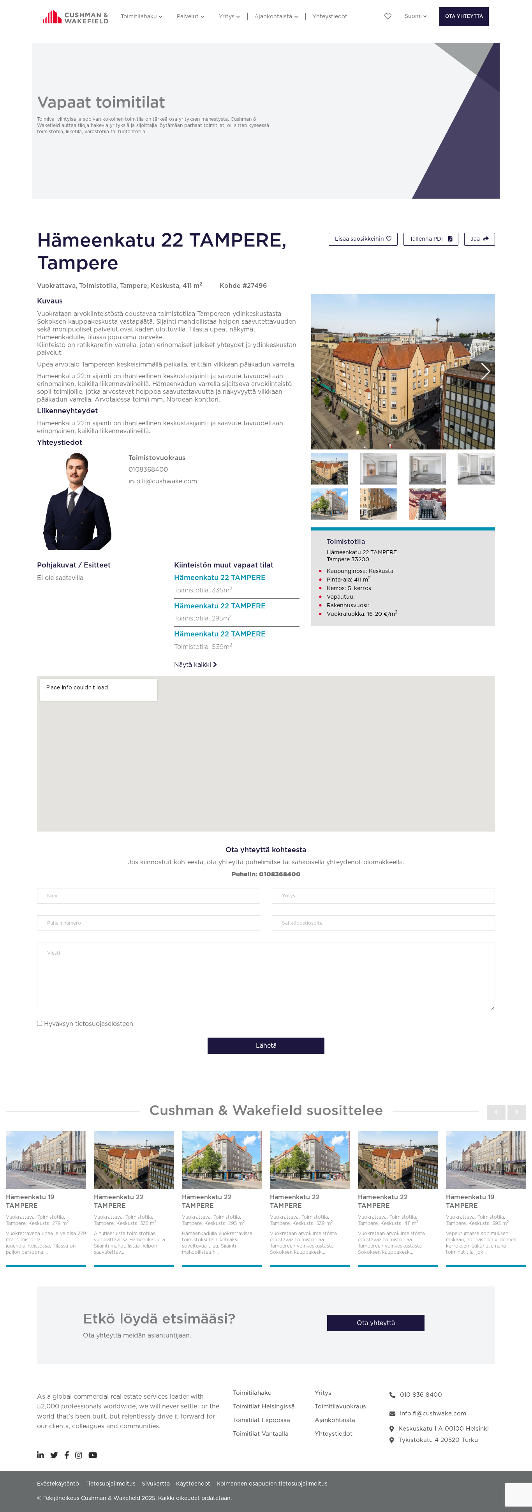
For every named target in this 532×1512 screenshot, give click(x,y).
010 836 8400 (421, 1395)
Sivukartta (156, 1484)
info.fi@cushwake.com (433, 1414)
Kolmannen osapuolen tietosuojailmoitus (272, 1484)
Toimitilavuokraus (340, 1407)
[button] (486, 371)
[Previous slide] (496, 1112)
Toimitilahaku (139, 16)
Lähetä (266, 1046)
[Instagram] (78, 1455)
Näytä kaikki (193, 665)
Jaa (475, 239)
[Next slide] (516, 1112)
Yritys (226, 16)
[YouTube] (92, 1455)
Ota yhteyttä (464, 16)
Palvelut (188, 16)
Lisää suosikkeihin (359, 239)
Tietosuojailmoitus (110, 1484)
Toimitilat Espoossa (261, 1420)
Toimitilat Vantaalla (261, 1434)
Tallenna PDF (428, 239)
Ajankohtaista (273, 16)
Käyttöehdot (193, 1484)
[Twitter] (54, 1455)
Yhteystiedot (329, 16)
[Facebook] (66, 1455)
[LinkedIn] (40, 1455)
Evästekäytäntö (58, 1484)
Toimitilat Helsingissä (264, 1407)
